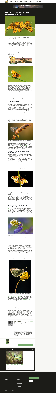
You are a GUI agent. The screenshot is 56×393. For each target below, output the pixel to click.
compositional (13, 302)
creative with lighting (19, 255)
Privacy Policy (19, 386)
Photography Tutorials (14, 37)
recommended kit (19, 145)
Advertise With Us (19, 383)
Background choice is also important (14, 296)
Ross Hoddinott (17, 321)
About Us (18, 379)
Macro (20, 37)
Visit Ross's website (30, 321)
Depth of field (10, 208)
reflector (23, 214)
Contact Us (18, 380)
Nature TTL (8, 368)
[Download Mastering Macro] (20, 60)
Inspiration (6, 379)
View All (33, 349)
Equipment (6, 380)
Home (9, 37)
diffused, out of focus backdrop (15, 238)
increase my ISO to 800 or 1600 (23, 244)
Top (49, 390)
